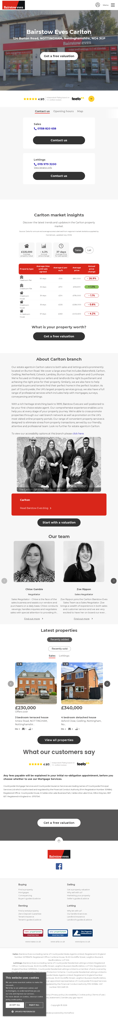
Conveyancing (25, 895)
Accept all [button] (14, 1005)
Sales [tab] (52, 655)
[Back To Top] (59, 841)
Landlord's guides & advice (79, 920)
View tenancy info (43, 167)
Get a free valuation (59, 56)
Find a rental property (28, 911)
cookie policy (16, 999)
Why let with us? (74, 911)
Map (80, 111)
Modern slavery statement (47, 997)
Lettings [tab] (64, 655)
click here (78, 433)
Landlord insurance (76, 916)
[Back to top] (59, 854)
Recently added (59, 639)
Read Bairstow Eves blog (34, 508)
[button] (11, 684)
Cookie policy (84, 994)
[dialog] (24, 994)
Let (89, 250)
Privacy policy (58, 994)
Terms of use (98, 994)
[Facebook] (59, 866)
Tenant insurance (26, 916)
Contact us (42, 111)
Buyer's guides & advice (29, 898)
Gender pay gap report (72, 997)
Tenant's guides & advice (29, 920)
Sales (78, 250)
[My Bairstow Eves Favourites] (98, 6)
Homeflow (69, 1013)
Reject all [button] (34, 1005)
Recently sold (59, 648)
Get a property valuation (78, 889)
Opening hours (63, 111)
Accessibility (71, 994)
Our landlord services (77, 914)
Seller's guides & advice (78, 898)
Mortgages (23, 892)
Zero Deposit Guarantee (29, 914)
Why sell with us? (74, 892)
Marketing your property (78, 895)
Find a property (25, 889)
